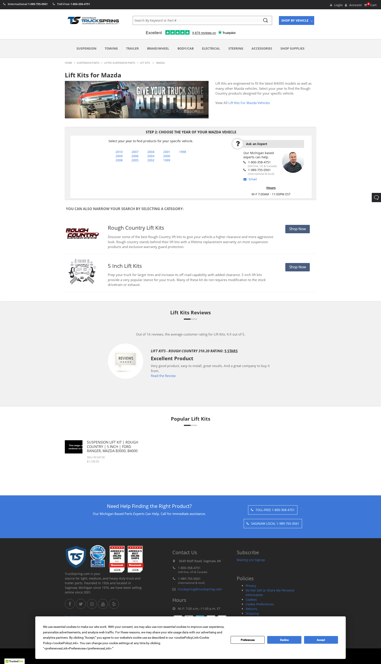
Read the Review (163, 375)
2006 (134, 156)
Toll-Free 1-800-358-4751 (275, 510)
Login (338, 5)
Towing (111, 48)
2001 (166, 152)
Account (355, 5)
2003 (150, 156)
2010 (119, 152)
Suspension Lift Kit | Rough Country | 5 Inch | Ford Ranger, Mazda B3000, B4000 (112, 446)
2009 (119, 156)
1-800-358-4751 (80, 4)
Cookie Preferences (260, 604)
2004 (150, 152)
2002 (150, 160)
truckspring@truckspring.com (200, 589)
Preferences (248, 640)
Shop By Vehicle (294, 20)
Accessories (262, 48)
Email (253, 179)
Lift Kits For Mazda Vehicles (249, 103)
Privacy (251, 586)
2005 (134, 160)
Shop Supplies (292, 48)
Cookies (251, 599)
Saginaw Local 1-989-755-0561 (275, 523)
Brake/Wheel (158, 48)
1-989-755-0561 (38, 4)
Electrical (211, 48)
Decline (284, 640)
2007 (134, 152)
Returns (251, 609)
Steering (235, 48)
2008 (119, 160)
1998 (182, 152)
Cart (372, 5)
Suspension (86, 48)
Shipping (252, 613)
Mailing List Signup (251, 560)
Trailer (132, 48)
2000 (166, 156)
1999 (166, 160)
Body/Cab (185, 48)
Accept (321, 640)
